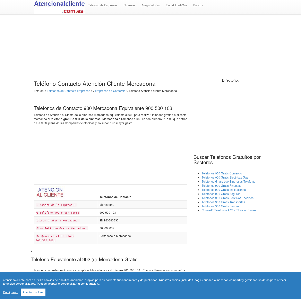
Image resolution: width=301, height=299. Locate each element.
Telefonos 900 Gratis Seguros (221, 194)
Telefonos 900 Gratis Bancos (220, 206)
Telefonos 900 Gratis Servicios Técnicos (227, 198)
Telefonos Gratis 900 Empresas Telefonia (228, 181)
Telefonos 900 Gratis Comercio (222, 173)
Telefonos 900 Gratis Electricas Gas (225, 177)
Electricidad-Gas (176, 5)
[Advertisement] (150, 47)
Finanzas (129, 5)
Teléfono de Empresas (102, 5)
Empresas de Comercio (110, 91)
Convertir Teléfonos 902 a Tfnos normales (229, 210)
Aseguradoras (150, 5)
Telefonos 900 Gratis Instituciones (224, 190)
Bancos (198, 5)
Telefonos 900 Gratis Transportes (223, 202)
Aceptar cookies (33, 292)
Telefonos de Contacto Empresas (69, 91)
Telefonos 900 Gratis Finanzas (221, 185)
